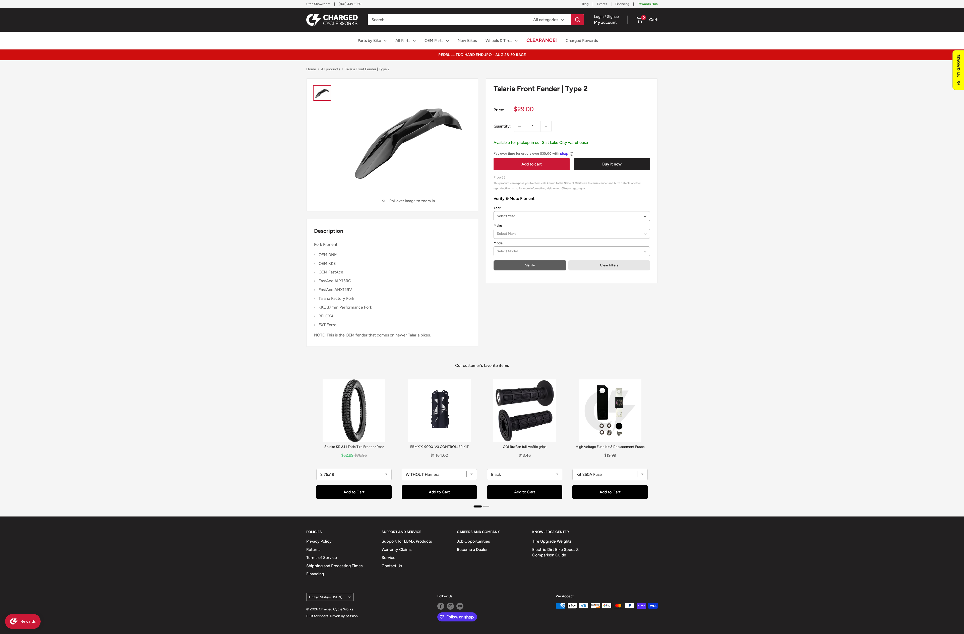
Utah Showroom (318, 4)
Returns (313, 549)
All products (330, 69)
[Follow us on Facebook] (440, 606)
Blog (585, 4)
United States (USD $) (325, 597)
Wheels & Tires (499, 40)
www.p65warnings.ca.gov (569, 188)
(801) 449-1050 (350, 4)
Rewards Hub (648, 4)
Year (497, 208)
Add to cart (531, 164)
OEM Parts (434, 40)
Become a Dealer (472, 549)
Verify (530, 265)
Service (388, 557)
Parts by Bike (369, 40)
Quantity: (502, 126)
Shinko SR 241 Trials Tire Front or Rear (354, 447)
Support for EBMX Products (407, 541)
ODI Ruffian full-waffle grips (525, 447)
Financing (622, 4)
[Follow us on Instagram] (450, 606)
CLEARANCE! (541, 40)
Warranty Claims (396, 549)
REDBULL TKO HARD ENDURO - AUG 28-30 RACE (482, 54)
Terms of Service (321, 557)
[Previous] (311, 442)
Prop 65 (500, 177)
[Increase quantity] (546, 126)
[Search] (577, 19)
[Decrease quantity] (519, 126)
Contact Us (392, 565)
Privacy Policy (319, 541)
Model (498, 243)
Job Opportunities (473, 541)
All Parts (402, 40)
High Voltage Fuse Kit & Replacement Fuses (610, 447)
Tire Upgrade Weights (551, 541)
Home (311, 69)
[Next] (653, 442)
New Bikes (467, 40)
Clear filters (609, 265)
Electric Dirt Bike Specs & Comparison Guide (555, 552)
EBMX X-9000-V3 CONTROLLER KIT (439, 447)
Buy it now (612, 164)
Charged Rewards (582, 40)
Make (498, 225)
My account (605, 22)
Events (602, 4)
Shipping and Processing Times (334, 565)
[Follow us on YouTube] (459, 606)
